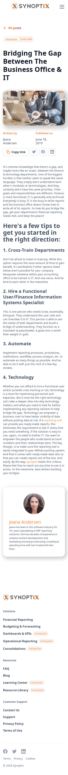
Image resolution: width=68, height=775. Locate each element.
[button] (61, 6)
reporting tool (53, 420)
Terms (7, 758)
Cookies (30, 758)
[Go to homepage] (30, 7)
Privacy (18, 758)
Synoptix (31, 461)
